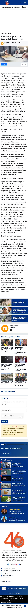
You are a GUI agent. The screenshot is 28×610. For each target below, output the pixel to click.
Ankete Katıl (5, 453)
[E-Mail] (11, 330)
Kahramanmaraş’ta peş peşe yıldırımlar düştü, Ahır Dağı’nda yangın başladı (14, 607)
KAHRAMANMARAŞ (7, 7)
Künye (3, 581)
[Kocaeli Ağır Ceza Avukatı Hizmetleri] (14, 54)
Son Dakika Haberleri (8, 575)
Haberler (3, 33)
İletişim (9, 581)
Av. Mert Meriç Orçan (15, 509)
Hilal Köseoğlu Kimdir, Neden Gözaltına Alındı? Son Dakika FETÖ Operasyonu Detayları (7, 367)
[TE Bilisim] (4, 328)
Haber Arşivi (6, 577)
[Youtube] (16, 564)
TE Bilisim (12, 327)
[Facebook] (8, 564)
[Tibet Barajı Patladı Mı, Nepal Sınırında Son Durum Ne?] (7, 377)
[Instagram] (14, 564)
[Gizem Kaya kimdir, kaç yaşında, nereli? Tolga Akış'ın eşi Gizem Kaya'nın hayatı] (21, 377)
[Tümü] (26, 444)
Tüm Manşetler (6, 573)
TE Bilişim (18, 593)
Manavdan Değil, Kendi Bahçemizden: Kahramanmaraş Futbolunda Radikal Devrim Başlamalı (17, 519)
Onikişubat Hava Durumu (9, 568)
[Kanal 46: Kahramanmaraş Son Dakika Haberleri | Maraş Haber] (7, 2)
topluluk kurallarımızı (15, 426)
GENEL (9, 33)
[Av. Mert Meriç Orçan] (4, 511)
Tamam (9, 602)
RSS (5, 588)
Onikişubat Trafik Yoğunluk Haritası (11, 570)
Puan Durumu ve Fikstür (8, 572)
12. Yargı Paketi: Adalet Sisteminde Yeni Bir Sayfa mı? (17, 512)
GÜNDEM (17, 7)
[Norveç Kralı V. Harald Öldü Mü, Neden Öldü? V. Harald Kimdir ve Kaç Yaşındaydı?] (7, 342)
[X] (11, 564)
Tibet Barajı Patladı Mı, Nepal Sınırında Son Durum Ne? (7, 383)
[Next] (19, 564)
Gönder (4, 421)
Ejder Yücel (12, 517)
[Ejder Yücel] (4, 518)
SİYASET (24, 7)
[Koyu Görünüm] (21, 2)
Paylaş (4, 64)
